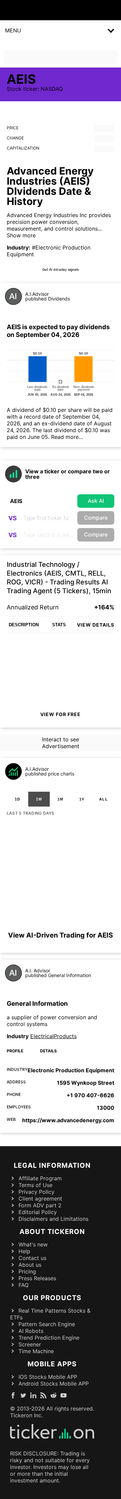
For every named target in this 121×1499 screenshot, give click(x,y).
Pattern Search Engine (46, 1324)
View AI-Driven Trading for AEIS (60, 935)
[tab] (17, 799)
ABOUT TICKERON (52, 1232)
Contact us (32, 1258)
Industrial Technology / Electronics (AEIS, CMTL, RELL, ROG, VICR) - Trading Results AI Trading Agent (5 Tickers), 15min (59, 577)
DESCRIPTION (24, 624)
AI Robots (30, 1330)
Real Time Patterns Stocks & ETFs (50, 1314)
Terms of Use (35, 1185)
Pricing (27, 1271)
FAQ (23, 1285)
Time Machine (36, 1351)
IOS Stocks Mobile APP (47, 1376)
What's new (33, 1244)
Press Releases (37, 1278)
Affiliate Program (40, 1178)
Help (24, 1251)
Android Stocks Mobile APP (53, 1383)
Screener (29, 1344)
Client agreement (40, 1198)
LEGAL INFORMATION (52, 1165)
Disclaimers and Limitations (53, 1218)
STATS (59, 624)
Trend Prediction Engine (48, 1337)
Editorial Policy (37, 1212)
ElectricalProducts (53, 1036)
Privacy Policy (36, 1191)
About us (29, 1264)
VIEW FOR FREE (60, 714)
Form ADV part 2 (40, 1205)
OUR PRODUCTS (52, 1298)
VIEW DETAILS (95, 625)
